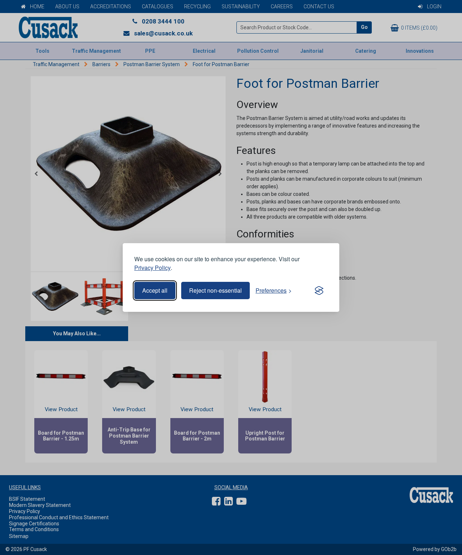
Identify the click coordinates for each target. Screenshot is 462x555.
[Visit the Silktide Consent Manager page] (319, 290)
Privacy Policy (152, 267)
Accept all (154, 290)
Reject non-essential (215, 290)
